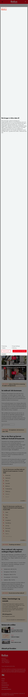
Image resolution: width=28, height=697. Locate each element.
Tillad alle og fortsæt (20, 351)
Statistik (3, 347)
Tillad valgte (6, 351)
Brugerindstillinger (16, 346)
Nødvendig (4, 346)
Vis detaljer (3, 354)
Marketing (14, 347)
